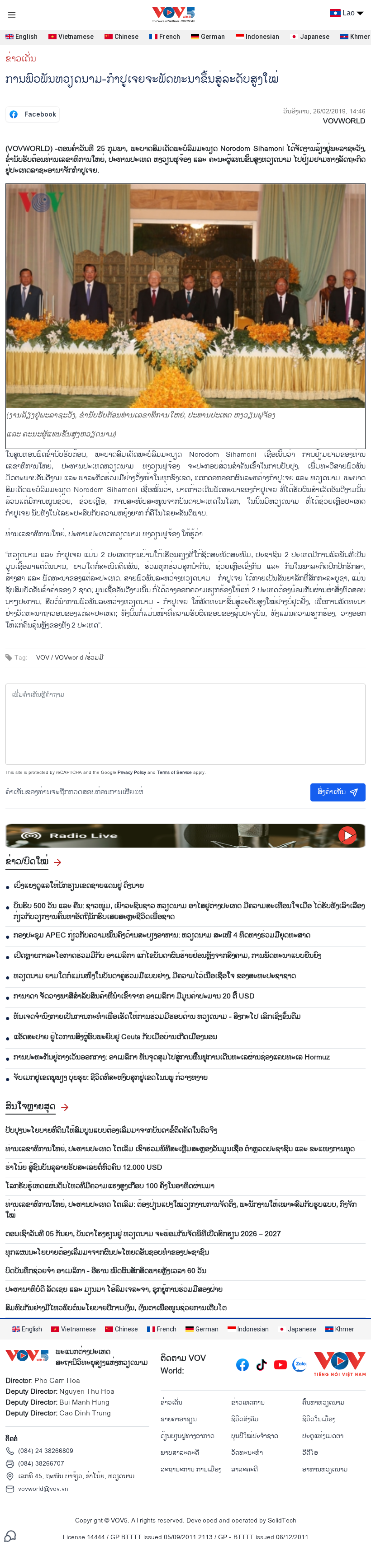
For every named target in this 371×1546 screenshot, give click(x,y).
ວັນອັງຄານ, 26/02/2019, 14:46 (324, 111)
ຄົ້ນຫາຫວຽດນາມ (323, 1402)
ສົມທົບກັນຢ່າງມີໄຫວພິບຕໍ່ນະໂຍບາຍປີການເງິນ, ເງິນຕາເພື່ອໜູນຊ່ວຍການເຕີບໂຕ (116, 1308)
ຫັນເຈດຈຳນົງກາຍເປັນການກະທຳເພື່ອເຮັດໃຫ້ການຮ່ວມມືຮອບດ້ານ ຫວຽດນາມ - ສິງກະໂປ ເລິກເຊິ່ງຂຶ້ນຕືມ (157, 1017)
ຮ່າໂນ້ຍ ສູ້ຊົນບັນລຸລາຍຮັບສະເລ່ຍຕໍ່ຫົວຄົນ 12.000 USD (83, 1167)
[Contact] (10, 1535)
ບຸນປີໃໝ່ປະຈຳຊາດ (254, 1436)
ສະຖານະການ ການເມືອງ (191, 1469)
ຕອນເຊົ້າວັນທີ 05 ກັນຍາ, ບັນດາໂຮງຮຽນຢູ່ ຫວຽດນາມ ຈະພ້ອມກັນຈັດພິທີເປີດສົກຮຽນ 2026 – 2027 (143, 1234)
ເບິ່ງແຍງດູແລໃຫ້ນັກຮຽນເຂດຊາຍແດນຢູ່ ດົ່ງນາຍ (79, 886)
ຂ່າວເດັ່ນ (20, 59)
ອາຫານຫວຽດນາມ (325, 1469)
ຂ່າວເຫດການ (248, 1402)
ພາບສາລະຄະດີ (180, 1452)
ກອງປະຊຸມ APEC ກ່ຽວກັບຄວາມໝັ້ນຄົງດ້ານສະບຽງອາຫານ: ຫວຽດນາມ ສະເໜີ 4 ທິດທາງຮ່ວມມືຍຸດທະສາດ (162, 935)
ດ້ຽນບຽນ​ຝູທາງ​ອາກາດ (187, 1436)
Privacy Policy (132, 772)
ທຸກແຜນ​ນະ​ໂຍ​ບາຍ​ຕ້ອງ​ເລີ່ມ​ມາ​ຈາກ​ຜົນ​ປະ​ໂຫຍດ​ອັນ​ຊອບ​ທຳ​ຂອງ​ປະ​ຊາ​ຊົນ (107, 1252)
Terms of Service (174, 772)
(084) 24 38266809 (45, 1451)
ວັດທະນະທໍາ (247, 1452)
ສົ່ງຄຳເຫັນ (332, 792)
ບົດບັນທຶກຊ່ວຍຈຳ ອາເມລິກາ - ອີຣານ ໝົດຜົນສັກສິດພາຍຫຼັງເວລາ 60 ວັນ (105, 1271)
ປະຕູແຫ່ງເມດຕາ (322, 1436)
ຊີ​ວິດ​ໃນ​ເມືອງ (318, 1419)
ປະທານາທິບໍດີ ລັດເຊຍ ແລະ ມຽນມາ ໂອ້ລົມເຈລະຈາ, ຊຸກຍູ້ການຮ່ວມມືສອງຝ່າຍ (114, 1289)
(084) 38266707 (41, 1463)
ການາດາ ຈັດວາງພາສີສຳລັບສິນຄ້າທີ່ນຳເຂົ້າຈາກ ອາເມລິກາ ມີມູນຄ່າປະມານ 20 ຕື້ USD (134, 996)
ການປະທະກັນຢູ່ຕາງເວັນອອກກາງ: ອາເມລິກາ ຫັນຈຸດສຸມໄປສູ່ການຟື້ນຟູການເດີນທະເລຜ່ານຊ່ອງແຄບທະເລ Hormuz (172, 1057)
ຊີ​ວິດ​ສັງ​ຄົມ (245, 1419)
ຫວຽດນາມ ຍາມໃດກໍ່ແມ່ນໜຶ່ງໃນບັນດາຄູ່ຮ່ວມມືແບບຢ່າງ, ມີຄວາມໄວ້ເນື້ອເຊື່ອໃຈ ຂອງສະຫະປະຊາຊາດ (155, 976)
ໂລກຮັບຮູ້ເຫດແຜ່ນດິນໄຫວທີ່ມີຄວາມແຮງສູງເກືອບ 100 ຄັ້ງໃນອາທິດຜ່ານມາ (109, 1186)
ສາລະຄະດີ (244, 1469)
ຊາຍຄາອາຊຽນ (179, 1419)
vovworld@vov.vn (43, 1488)
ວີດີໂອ (310, 1452)
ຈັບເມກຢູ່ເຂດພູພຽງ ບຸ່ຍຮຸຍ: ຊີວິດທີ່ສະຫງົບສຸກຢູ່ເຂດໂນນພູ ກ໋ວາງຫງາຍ (111, 1078)
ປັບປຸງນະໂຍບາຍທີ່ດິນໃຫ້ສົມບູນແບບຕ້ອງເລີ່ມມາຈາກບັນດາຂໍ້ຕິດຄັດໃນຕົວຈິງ (111, 1130)
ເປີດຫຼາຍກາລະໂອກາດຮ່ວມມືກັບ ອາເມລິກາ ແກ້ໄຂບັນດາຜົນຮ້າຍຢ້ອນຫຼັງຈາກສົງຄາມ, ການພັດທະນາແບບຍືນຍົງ (167, 956)
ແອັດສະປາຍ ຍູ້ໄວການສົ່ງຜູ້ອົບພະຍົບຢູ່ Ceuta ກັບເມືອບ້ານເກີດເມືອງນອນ (115, 1037)
